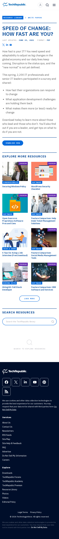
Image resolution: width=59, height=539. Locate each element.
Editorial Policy (9, 502)
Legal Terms (23, 512)
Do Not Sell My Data (39, 527)
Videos (5, 498)
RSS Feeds (7, 435)
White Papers (35, 18)
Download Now (13, 143)
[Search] (47, 5)
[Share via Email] (10, 45)
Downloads (7, 473)
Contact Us (7, 426)
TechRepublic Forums (11, 477)
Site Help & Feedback (11, 443)
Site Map (6, 439)
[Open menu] (54, 5)
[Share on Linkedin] (7, 45)
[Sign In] (40, 5)
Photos (5, 493)
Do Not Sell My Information (14, 455)
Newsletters (8, 431)
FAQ (4, 447)
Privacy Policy (35, 512)
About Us (6, 422)
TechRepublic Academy (12, 481)
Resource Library (12, 18)
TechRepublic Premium (12, 485)
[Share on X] (3, 45)
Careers (5, 460)
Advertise (6, 451)
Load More (29, 298)
